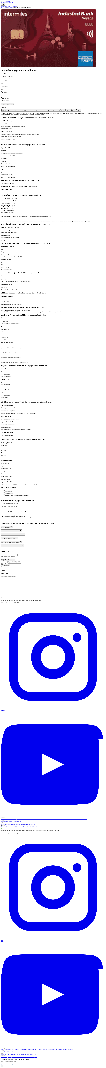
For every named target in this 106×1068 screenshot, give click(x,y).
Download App (17, 821)
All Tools (33, 824)
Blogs (2, 2)
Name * (2, 555)
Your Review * (4, 563)
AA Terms (43, 1049)
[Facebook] (5, 711)
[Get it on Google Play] (6, 1064)
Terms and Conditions (31, 819)
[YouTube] (53, 816)
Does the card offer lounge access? (8, 538)
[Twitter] (1, 711)
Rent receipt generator (26, 824)
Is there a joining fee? (5, 527)
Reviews (10, 821)
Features (2, 821)
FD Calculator (10, 824)
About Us (5, 2)
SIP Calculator (4, 824)
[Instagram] (53, 709)
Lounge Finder (26, 826)
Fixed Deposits (33, 826)
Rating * (2, 557)
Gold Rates (15, 826)
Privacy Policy (13, 819)
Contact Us (10, 2)
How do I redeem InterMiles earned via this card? (11, 546)
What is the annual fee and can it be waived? (10, 531)
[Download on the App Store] (19, 1064)
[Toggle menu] (3, 4)
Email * (2, 556)
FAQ (13, 821)
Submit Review (6, 565)
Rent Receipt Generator (26, 1054)
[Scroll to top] (2, 1066)
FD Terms (38, 1049)
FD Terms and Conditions (42, 819)
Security (6, 821)
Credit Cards (3, 7)
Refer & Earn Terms (21, 819)
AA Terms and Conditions (54, 819)
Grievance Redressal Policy (66, 819)
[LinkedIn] (3, 711)
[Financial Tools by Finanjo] (3, 1)
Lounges (10, 826)
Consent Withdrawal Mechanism (79, 819)
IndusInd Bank (10, 7)
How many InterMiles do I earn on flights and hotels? (12, 534)
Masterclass (7, 1)
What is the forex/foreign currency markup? (10, 542)
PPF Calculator (17, 824)
